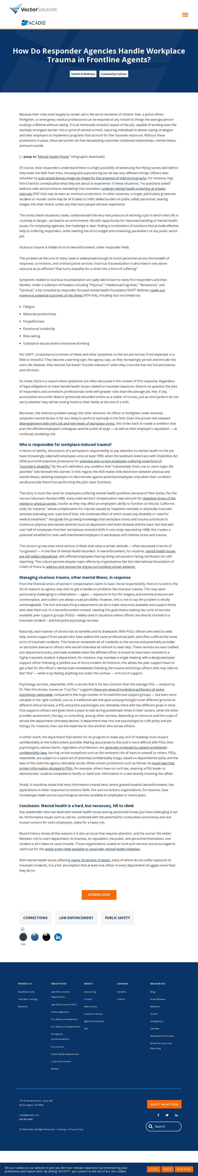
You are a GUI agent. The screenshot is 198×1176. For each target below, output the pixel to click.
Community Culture (114, 74)
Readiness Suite (26, 991)
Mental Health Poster (53, 157)
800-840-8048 (25, 1119)
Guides (154, 1013)
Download (99, 894)
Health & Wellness (83, 74)
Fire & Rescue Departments (65, 1026)
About (88, 983)
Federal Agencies (60, 1011)
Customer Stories (93, 1013)
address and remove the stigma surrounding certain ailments (90, 567)
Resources (157, 983)
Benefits (121, 991)
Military (55, 1068)
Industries (59, 983)
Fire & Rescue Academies (64, 1019)
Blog (152, 991)
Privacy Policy (76, 1129)
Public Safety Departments (65, 1054)
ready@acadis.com (29, 1115)
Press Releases (158, 999)
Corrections (35, 918)
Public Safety (117, 918)
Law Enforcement (76, 918)
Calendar (155, 1028)
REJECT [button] (168, 1169)
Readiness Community (162, 1035)
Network (22, 1006)
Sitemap (62, 1129)
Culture (121, 999)
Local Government (61, 1061)
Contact (88, 999)
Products (25, 983)
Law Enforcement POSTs (64, 1004)
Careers (122, 983)
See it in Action (164, 1104)
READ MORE (184, 1169)
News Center (90, 1006)
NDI (86, 1028)
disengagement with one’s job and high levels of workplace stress (66, 423)
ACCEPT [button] (153, 1169)
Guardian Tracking (27, 999)
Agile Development (94, 1021)
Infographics (156, 1021)
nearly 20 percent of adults (90, 860)
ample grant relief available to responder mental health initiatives (92, 849)
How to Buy (90, 991)
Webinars (155, 1006)
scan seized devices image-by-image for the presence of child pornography (92, 178)
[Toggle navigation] (184, 14)
